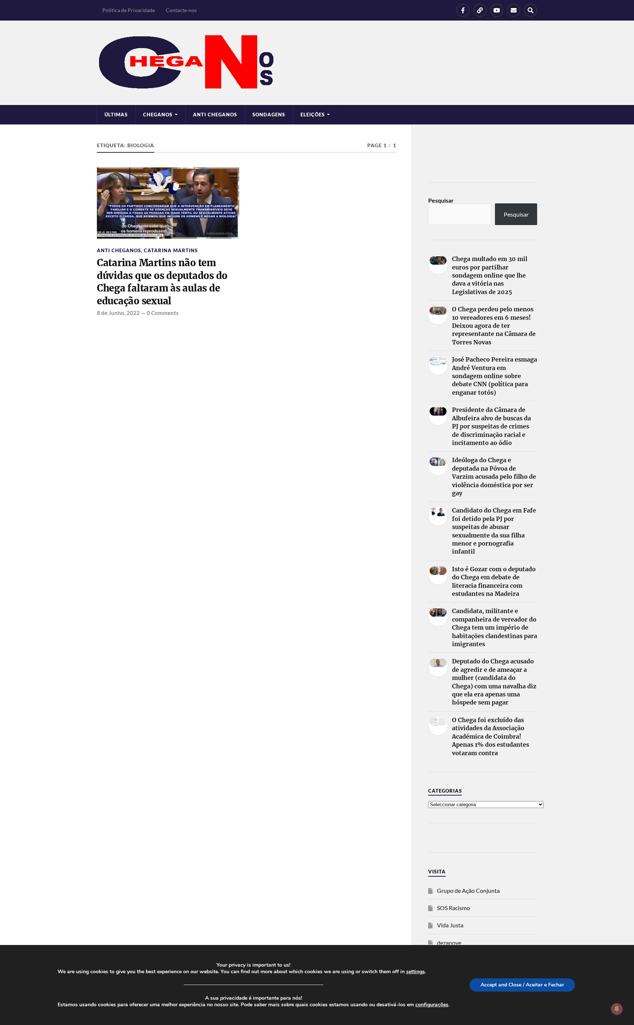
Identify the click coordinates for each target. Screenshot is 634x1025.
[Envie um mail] (513, 10)
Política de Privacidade (128, 10)
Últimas (116, 114)
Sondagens (268, 114)
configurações (431, 1005)
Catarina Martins (171, 250)
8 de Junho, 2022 (118, 312)
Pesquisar (441, 200)
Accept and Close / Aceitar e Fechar (522, 984)
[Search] (530, 10)
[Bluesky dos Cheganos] (480, 10)
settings (415, 971)
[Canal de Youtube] (496, 10)
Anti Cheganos (215, 114)
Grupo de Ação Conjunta (468, 890)
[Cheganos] (317, 62)
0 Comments (163, 312)
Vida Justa (450, 924)
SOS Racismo (453, 907)
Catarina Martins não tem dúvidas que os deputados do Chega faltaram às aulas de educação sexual (162, 282)
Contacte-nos (181, 10)
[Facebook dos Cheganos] (463, 10)
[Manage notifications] (617, 1009)
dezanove (449, 942)
